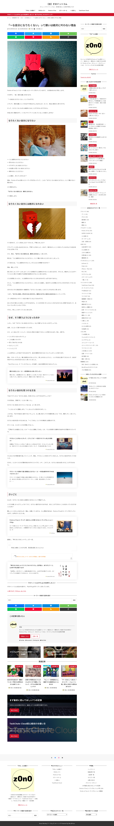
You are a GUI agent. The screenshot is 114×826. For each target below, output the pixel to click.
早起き (83, 301)
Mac (83, 271)
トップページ (91, 769)
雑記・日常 (84, 359)
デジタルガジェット (86, 260)
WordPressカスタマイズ (88, 367)
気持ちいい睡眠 (86, 307)
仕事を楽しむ (85, 255)
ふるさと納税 (85, 252)
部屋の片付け (85, 318)
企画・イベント (86, 353)
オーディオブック (86, 288)
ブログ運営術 (85, 370)
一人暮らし (83, 320)
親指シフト (84, 315)
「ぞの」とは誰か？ (57, 769)
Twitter (22, 640)
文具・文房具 (85, 241)
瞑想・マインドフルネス (88, 310)
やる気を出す (85, 290)
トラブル (84, 323)
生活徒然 (84, 329)
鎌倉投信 (84, 258)
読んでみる (14, 710)
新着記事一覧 (93, 203)
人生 (82, 331)
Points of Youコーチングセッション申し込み (91, 788)
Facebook (29, 640)
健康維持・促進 (86, 299)
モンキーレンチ (57, 823)
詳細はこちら (25, 636)
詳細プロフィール (93, 69)
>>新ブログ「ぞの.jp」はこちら (16, 591)
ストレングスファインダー (88, 345)
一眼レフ (84, 280)
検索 (74, 600)
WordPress (72, 823)
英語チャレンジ (86, 312)
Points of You (85, 230)
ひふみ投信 (84, 250)
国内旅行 (84, 219)
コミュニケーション (87, 342)
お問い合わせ (91, 780)
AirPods (84, 263)
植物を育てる (85, 304)
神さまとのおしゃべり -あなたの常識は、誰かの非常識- (31, 556)
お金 (82, 244)
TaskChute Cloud (87, 285)
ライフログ (84, 296)
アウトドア (83, 211)
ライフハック (85, 293)
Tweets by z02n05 (86, 77)
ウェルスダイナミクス (87, 337)
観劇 (83, 222)
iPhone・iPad (85, 269)
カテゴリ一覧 (91, 777)
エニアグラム (85, 340)
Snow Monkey (43, 823)
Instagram (36, 640)
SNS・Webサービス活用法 (88, 364)
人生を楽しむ (39, 29)
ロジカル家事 (85, 326)
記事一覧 (35, 636)
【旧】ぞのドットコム (57, 3)
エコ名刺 (84, 236)
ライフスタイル (85, 282)
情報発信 (83, 361)
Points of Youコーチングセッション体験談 (91, 791)
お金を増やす (85, 247)
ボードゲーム (85, 239)
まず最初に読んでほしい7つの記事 (91, 785)
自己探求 (84, 356)
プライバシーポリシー (91, 783)
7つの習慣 (84, 334)
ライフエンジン (86, 348)
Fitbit (83, 266)
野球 (83, 225)
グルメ (83, 217)
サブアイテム (85, 274)
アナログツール (85, 228)
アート (83, 214)
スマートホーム (86, 277)
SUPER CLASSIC (86, 233)
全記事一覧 (91, 774)
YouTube (44, 640)
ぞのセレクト (57, 772)
